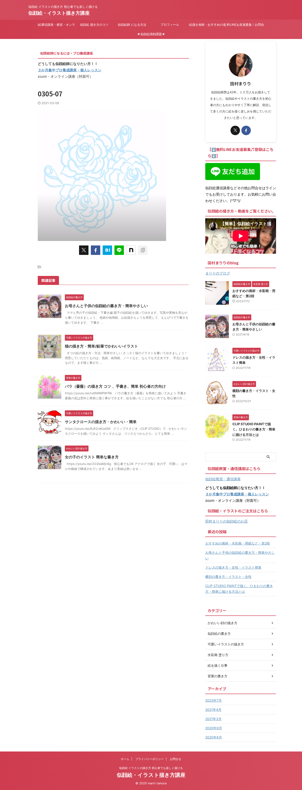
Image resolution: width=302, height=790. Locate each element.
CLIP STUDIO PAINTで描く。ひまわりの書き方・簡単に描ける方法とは (253, 429)
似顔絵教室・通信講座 (223, 479)
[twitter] (83, 250)
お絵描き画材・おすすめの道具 (207, 24)
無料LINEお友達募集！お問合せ (245, 24)
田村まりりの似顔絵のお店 (226, 521)
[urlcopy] (142, 250)
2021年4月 (213, 710)
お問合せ (175, 759)
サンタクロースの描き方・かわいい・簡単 (101, 421)
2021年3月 (213, 719)
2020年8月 (213, 737)
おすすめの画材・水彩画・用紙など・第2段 (237, 543)
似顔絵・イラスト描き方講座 (59, 13)
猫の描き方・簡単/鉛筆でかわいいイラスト (101, 346)
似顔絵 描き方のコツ (94, 24)
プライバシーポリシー (149, 759)
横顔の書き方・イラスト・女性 (228, 577)
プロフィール (170, 24)
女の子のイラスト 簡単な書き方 (92, 457)
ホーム (125, 759)
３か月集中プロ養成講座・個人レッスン (69, 70)
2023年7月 (213, 700)
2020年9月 (213, 728)
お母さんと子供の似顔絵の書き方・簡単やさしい (106, 305)
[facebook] (95, 250)
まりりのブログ (217, 273)
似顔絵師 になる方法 (132, 24)
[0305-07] (107, 250)
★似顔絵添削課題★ (151, 34)
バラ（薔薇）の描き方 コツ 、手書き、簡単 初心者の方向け (115, 386)
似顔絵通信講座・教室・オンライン (56, 24)
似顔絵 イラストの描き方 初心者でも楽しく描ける (151, 768)
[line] (119, 250)
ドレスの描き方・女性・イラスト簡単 (233, 567)
